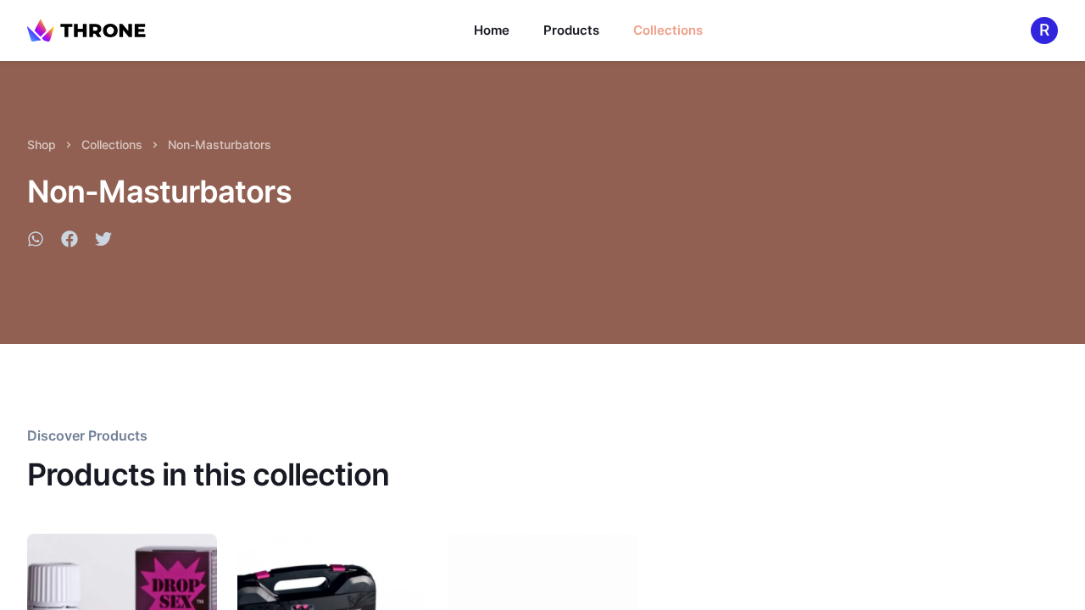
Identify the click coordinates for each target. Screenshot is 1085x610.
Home (491, 30)
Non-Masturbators (219, 144)
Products (571, 30)
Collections (668, 30)
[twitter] (103, 241)
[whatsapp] (35, 241)
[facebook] (69, 241)
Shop (41, 144)
